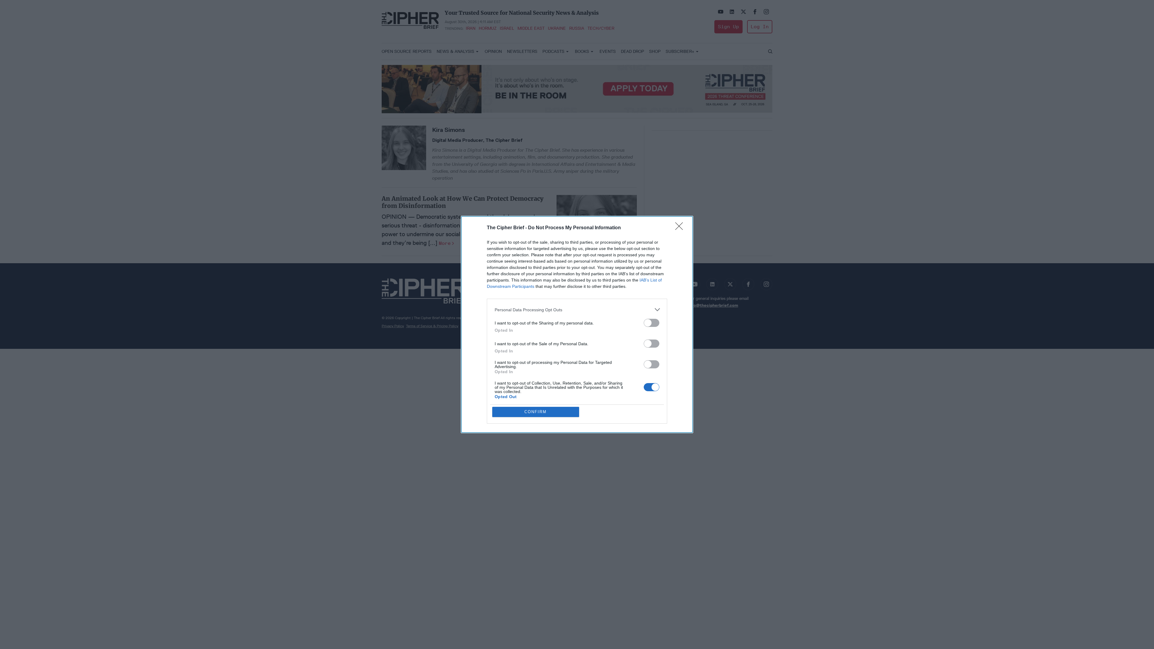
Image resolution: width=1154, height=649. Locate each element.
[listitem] (577, 309)
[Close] (681, 228)
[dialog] (577, 324)
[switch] (651, 323)
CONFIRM (535, 412)
